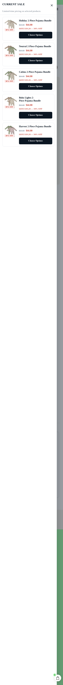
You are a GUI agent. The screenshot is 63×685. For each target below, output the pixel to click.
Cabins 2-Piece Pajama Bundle (34, 72)
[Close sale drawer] (51, 5)
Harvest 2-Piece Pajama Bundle (35, 126)
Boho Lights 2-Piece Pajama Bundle (30, 99)
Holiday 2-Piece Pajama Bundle (35, 20)
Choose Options (35, 35)
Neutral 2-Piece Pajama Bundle (35, 46)
